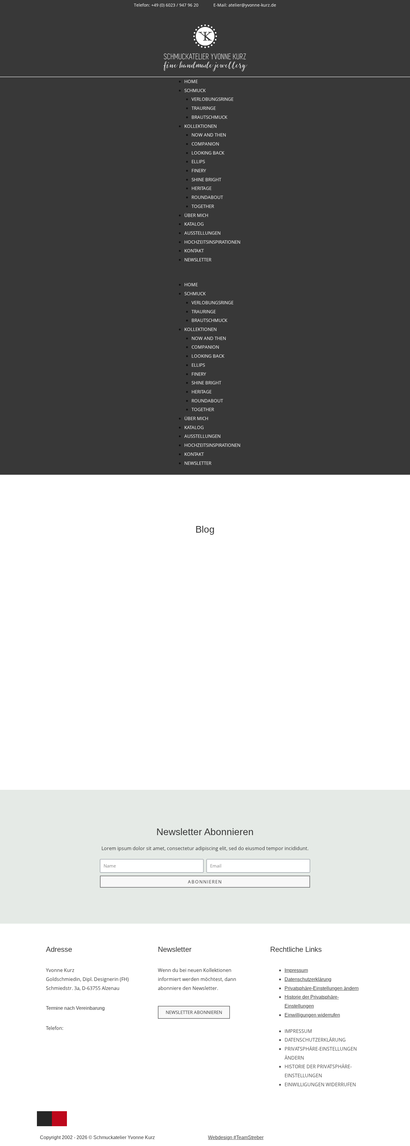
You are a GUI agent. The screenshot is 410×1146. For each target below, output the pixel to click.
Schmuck (195, 90)
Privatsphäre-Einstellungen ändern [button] (322, 988)
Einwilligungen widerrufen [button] (312, 1015)
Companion (205, 144)
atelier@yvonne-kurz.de (88, 1037)
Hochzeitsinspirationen (212, 242)
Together (202, 206)
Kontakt (194, 251)
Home (191, 81)
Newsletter (197, 260)
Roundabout (207, 197)
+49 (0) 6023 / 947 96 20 (91, 1028)
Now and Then (208, 135)
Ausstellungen (202, 233)
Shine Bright (206, 179)
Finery (198, 170)
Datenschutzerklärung (308, 979)
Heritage (201, 188)
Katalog (194, 224)
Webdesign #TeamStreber (236, 1137)
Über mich (196, 215)
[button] (205, 276)
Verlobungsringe (212, 99)
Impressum (296, 970)
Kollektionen (200, 126)
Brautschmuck (209, 117)
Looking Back (207, 153)
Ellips (198, 161)
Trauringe (203, 108)
